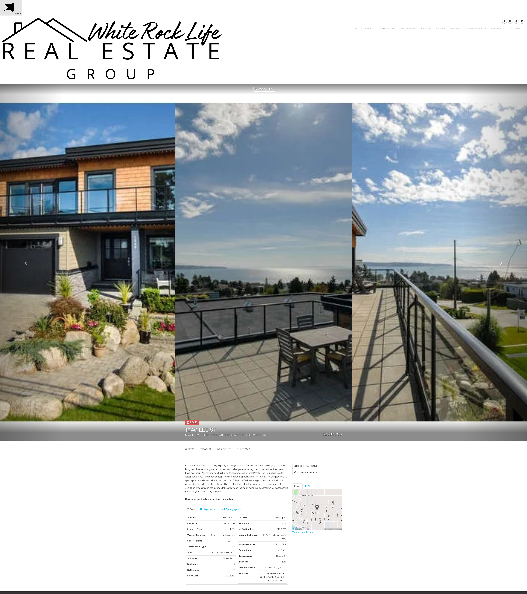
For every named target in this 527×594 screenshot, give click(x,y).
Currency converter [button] (310, 466)
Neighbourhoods (476, 28)
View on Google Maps (303, 532)
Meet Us (426, 28)
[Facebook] (505, 21)
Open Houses (408, 28)
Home (358, 28)
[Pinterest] (522, 21)
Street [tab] (310, 486)
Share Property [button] (307, 472)
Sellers (441, 28)
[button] (31, 262)
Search (369, 28)
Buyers (455, 28)
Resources (498, 28)
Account (515, 28)
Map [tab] (298, 486)
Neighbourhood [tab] (210, 509)
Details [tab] (193, 509)
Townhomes (387, 28)
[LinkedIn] (511, 21)
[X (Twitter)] (517, 21)
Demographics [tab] (233, 509)
